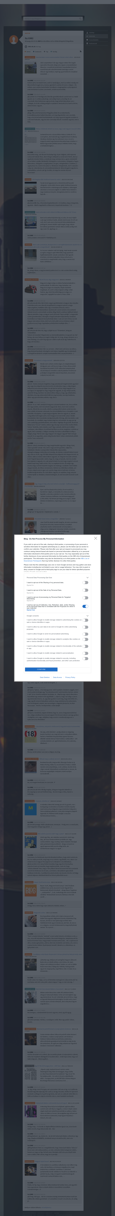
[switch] (85, 582)
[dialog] (57, 608)
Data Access (57, 677)
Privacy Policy (70, 677)
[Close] (96, 539)
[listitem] (57, 577)
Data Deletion (45, 677)
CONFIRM (41, 669)
